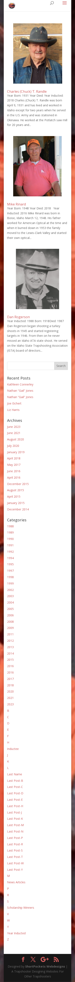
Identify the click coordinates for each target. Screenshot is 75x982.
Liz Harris (13, 410)
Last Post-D (15, 793)
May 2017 (13, 465)
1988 (10, 526)
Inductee (13, 749)
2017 (10, 679)
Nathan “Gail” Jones (20, 391)
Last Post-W (15, 863)
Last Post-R (15, 844)
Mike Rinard (16, 204)
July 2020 (13, 446)
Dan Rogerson (18, 317)
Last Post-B (15, 781)
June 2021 (13, 433)
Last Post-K (15, 819)
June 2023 (13, 427)
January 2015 (16, 503)
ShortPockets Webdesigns (45, 966)
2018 (10, 685)
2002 (10, 590)
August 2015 (15, 490)
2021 (10, 698)
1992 (10, 552)
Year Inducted (16, 933)
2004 (10, 602)
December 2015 (18, 484)
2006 (10, 615)
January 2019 (16, 452)
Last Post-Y (15, 870)
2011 (10, 634)
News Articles (16, 882)
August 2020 (15, 439)
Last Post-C (15, 787)
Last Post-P (15, 838)
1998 (10, 577)
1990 (10, 539)
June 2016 (13, 471)
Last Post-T (15, 857)
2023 (10, 704)
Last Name (14, 774)
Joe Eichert (14, 403)
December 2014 (18, 509)
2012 (10, 641)
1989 (10, 532)
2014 (10, 653)
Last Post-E (15, 800)
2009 (10, 628)
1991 (10, 545)
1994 (10, 558)
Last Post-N (15, 831)
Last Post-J (14, 812)
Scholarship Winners (20, 908)
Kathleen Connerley (20, 384)
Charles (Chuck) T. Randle (27, 91)
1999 (10, 583)
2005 (10, 609)
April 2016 (13, 477)
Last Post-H (15, 806)
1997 (10, 571)
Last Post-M (15, 825)
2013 (10, 647)
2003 (10, 596)
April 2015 (13, 496)
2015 (10, 660)
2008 (10, 622)
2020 (10, 691)
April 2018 (13, 458)
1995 (10, 564)
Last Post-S (15, 850)
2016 (10, 666)
